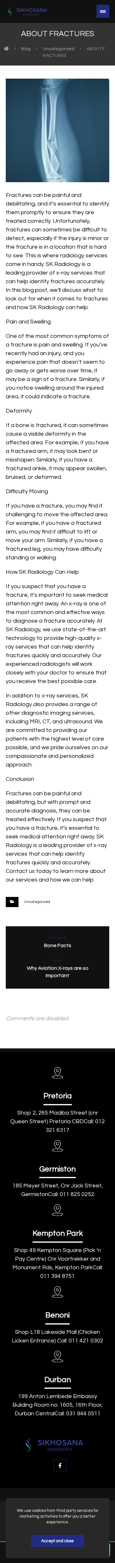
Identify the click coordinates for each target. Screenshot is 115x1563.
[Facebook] (60, 1465)
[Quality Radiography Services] (30, 11)
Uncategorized (37, 902)
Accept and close (57, 1541)
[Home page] (6, 49)
